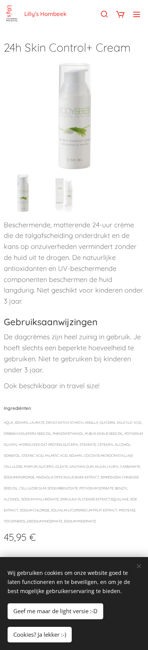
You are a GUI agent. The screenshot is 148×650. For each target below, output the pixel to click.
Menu (136, 14)
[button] (104, 14)
